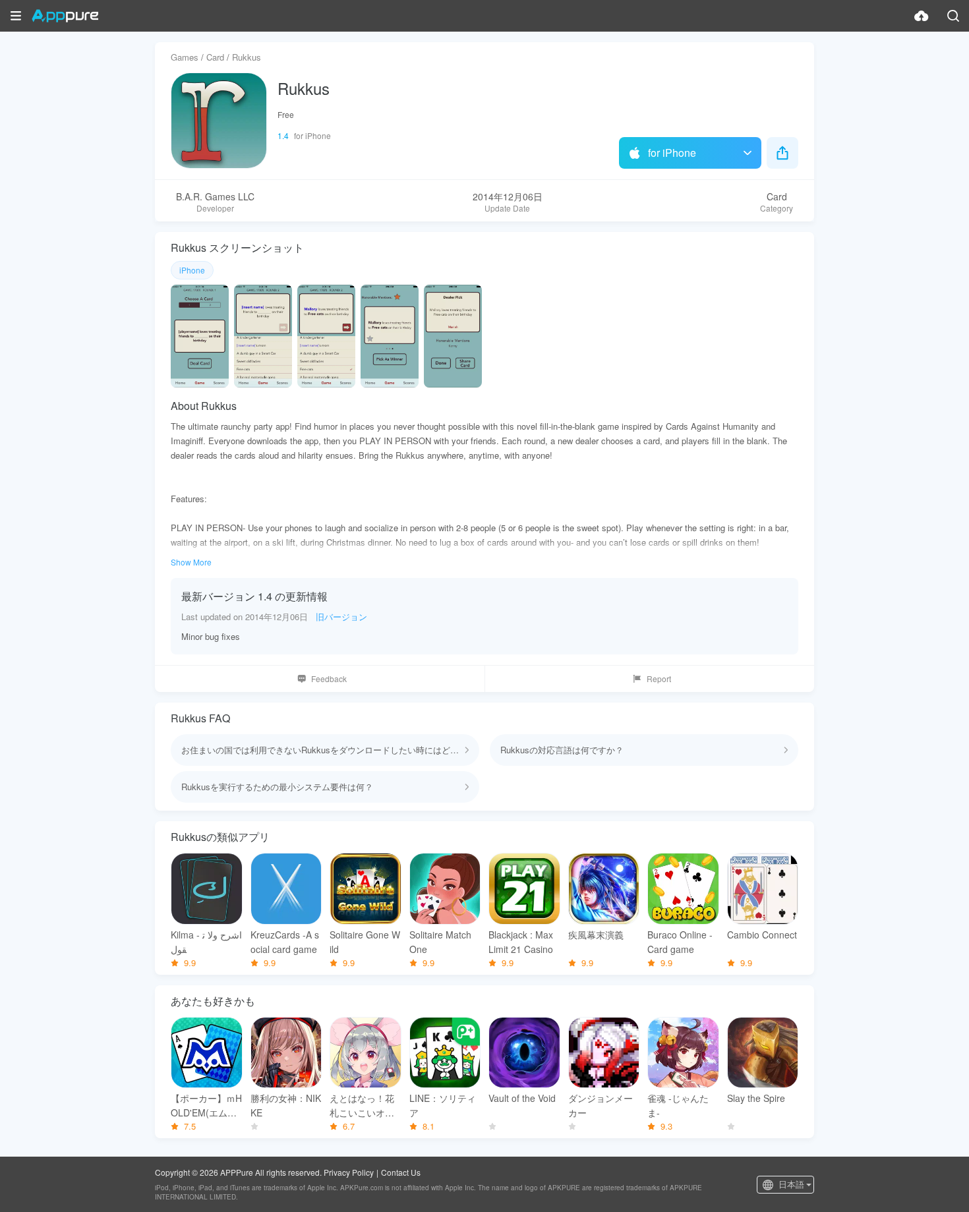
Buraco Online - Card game (680, 942)
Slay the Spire (756, 1098)
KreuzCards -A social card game (284, 942)
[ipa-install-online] (921, 16)
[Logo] (65, 15)
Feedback (329, 678)
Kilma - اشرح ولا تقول (206, 942)
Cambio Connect (762, 934)
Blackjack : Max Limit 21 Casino (520, 942)
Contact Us (401, 1172)
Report (659, 678)
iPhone (192, 269)
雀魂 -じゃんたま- (678, 1105)
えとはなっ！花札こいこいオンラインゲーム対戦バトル (362, 1105)
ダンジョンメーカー (600, 1105)
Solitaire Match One (440, 942)
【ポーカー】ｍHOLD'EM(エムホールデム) (206, 1105)
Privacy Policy (349, 1172)
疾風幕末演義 (596, 934)
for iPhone (672, 152)
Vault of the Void (522, 1098)
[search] (953, 16)
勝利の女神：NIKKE (285, 1105)
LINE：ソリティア (442, 1105)
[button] (16, 16)
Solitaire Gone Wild (365, 942)
